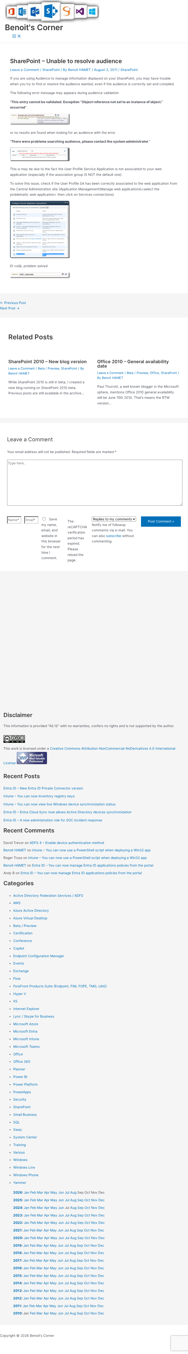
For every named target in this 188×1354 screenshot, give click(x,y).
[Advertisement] (94, 629)
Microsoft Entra (25, 1031)
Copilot (18, 948)
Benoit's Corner (34, 27)
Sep (80, 1200)
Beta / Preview (48, 368)
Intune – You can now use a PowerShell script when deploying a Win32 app (91, 850)
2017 (17, 1260)
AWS (17, 903)
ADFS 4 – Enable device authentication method (67, 843)
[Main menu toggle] (16, 36)
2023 (17, 1215)
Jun (61, 1192)
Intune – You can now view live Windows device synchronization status (59, 804)
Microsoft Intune (26, 1039)
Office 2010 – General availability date (133, 364)
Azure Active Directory (31, 910)
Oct (87, 1200)
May (53, 1192)
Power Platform (25, 1084)
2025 (17, 1200)
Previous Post (13, 303)
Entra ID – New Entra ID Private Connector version (43, 788)
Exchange (21, 971)
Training (19, 1145)
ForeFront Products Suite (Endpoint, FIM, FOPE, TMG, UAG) (60, 986)
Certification (23, 933)
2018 (17, 1253)
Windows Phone (25, 1175)
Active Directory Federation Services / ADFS (48, 896)
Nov (94, 1200)
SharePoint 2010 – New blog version (47, 361)
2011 (17, 1306)
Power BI (20, 1077)
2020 (17, 1238)
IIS (15, 1001)
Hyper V (19, 994)
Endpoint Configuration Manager (38, 956)
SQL (16, 1122)
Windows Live (24, 1167)
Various (19, 1152)
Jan (26, 1192)
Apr (46, 1192)
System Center (25, 1137)
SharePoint (51, 70)
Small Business (25, 1115)
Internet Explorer (26, 1009)
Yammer (19, 1183)
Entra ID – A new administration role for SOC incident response (52, 820)
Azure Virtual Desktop (30, 918)
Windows (20, 1160)
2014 (17, 1283)
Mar (40, 1192)
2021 (17, 1230)
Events (18, 963)
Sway (17, 1130)
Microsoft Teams (26, 1047)
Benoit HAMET (14, 850)
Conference (22, 941)
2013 (17, 1291)
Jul (67, 1192)
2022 (17, 1223)
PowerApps (22, 1092)
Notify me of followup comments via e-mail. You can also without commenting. (113, 533)
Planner (19, 1069)
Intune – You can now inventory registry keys (39, 796)
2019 (17, 1245)
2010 (17, 1313)
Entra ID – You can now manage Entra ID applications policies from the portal (92, 865)
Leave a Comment (24, 70)
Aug (73, 1192)
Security (19, 1099)
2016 (17, 1268)
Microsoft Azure (25, 1024)
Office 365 (21, 1062)
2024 (17, 1208)
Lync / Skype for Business (33, 1016)
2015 (17, 1276)
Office (154, 373)
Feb (33, 1192)
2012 (17, 1298)
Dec (101, 1200)
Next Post (10, 308)
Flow (17, 979)
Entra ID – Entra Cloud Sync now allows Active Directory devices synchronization (67, 812)
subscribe (113, 536)
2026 (17, 1192)
